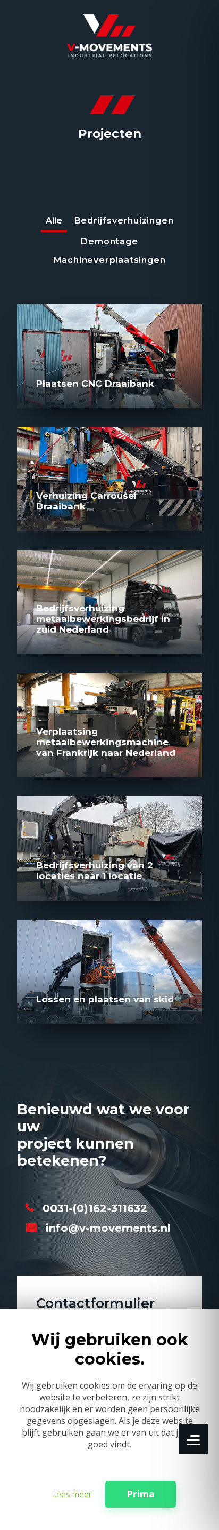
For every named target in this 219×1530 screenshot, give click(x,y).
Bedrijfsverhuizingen (124, 221)
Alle (54, 221)
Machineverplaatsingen (110, 260)
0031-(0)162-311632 (95, 1208)
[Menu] (193, 1439)
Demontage (109, 241)
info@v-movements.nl (108, 1228)
